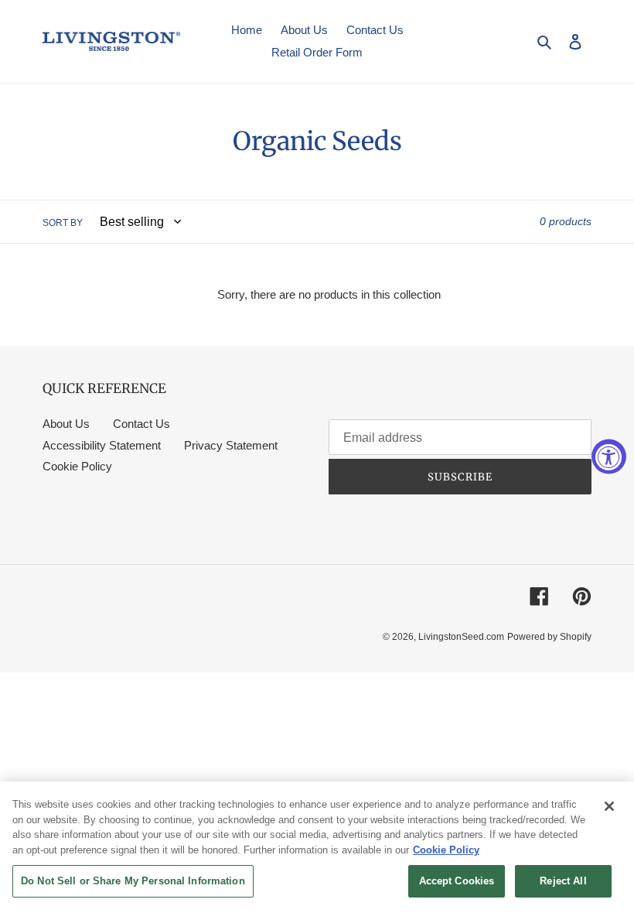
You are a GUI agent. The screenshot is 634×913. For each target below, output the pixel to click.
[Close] (609, 806)
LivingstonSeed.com (461, 636)
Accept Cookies (457, 881)
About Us (66, 423)
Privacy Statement (231, 445)
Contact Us (141, 423)
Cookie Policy (77, 466)
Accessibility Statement (102, 445)
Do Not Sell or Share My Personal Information (133, 881)
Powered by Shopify (549, 636)
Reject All (563, 881)
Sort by (63, 222)
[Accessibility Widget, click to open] (608, 456)
